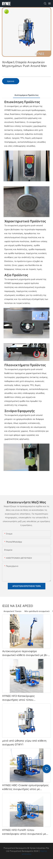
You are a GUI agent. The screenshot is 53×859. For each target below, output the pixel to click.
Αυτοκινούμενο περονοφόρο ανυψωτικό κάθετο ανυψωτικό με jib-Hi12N (25, 653)
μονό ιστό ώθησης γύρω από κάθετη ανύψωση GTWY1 (24, 742)
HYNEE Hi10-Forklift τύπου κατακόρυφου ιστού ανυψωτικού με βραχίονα (24, 832)
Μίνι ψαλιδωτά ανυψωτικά (36, 611)
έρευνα (10, 81)
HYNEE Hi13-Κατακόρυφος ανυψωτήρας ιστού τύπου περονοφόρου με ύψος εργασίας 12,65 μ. (25, 698)
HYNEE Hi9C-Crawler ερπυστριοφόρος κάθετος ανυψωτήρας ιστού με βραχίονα (25, 787)
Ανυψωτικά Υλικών (12, 611)
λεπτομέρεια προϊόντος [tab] (26, 95)
